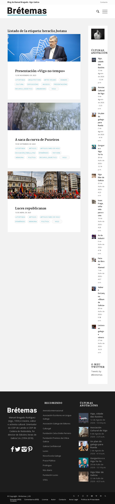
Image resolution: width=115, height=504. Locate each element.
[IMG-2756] (44, 116)
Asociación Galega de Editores (56, 423)
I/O (29, 496)
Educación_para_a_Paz (25, 153)
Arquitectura (34, 80)
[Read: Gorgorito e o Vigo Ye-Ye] (94, 147)
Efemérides (44, 153)
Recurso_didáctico (23, 89)
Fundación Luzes (50, 475)
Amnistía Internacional (53, 410)
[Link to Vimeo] (96, 496)
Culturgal (47, 428)
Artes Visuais (50, 80)
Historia (56, 153)
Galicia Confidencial (52, 446)
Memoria (20, 157)
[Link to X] (74, 496)
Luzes (45, 451)
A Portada (20, 80)
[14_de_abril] (44, 185)
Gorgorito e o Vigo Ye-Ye (97, 460)
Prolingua (47, 465)
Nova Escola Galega (52, 455)
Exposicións (32, 84)
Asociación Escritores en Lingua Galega (57, 417)
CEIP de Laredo (18, 427)
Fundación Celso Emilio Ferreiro (57, 433)
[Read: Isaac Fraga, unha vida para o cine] (94, 202)
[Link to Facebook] (78, 496)
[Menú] (103, 11)
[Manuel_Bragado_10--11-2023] (44, 48)
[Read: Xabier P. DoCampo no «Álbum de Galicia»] (94, 288)
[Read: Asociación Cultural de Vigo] (94, 89)
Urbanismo (41, 89)
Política (31, 157)
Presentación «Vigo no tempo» (40, 71)
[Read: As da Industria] (94, 236)
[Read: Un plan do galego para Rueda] (94, 114)
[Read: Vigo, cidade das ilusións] (94, 60)
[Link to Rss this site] (105, 496)
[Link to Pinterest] (87, 496)
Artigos (32, 148)
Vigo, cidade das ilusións (96, 415)
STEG (45, 479)
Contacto (104, 2)
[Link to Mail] (101, 496)
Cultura (19, 84)
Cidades (63, 80)
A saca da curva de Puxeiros (37, 140)
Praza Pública (49, 460)
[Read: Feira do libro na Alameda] (94, 259)
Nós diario (47, 470)
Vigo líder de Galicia (101, 177)
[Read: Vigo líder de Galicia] (94, 176)
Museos (46, 84)
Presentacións (60, 84)
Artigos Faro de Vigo (50, 148)
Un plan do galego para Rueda (101, 119)
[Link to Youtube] (92, 496)
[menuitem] (103, 2)
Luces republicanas (30, 208)
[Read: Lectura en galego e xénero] (94, 326)
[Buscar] (96, 11)
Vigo (54, 89)
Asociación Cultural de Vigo (102, 90)
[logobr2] (27, 11)
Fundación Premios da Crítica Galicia (56, 440)
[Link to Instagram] (83, 496)
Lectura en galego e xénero (101, 331)
